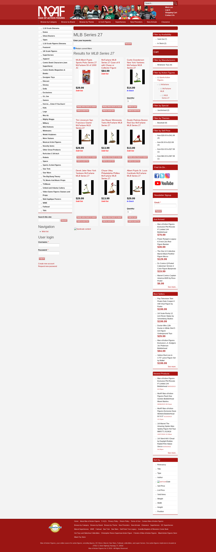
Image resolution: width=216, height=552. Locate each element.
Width (159, 503)
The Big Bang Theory (51, 176)
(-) (158, 77)
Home (76, 521)
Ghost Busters (49, 36)
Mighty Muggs (48, 119)
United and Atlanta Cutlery (54, 188)
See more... (172, 287)
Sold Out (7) (162, 39)
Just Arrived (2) (163, 110)
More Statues (48, 138)
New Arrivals (152, 22)
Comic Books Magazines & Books (54, 72)
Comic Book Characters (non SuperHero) (55, 64)
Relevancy (161, 465)
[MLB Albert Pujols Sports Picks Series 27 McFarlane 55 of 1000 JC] (86, 84)
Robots (46, 157)
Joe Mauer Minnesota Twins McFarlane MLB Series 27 (111, 122)
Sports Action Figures (52, 165)
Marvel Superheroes (81, 529)
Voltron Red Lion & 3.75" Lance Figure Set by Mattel (166, 358)
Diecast (46, 81)
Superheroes (120, 22)
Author (160, 477)
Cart (156, 51)
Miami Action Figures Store (167, 533)
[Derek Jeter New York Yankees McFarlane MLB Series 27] (86, 194)
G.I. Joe (46, 96)
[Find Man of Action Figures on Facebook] (156, 178)
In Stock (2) (161, 43)
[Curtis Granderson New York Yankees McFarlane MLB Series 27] (137, 84)
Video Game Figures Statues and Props (56, 193)
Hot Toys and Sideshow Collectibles (87, 533)
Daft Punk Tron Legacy (128, 529)
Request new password (47, 266)
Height (160, 507)
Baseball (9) (162, 123)
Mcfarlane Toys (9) (164, 65)
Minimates (47, 131)
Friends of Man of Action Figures (145, 533)
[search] (158, 3)
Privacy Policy (113, 521)
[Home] (51, 18)
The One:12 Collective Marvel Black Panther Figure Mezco (166, 254)
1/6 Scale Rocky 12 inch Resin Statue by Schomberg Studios (165, 316)
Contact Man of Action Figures (152, 521)
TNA (44, 211)
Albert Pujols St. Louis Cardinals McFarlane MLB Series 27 (137, 173)
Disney (46, 85)
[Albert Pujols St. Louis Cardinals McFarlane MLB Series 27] (137, 194)
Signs (45, 40)
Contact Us (170, 15)
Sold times (161, 494)
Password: (43, 250)
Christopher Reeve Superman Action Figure (116, 533)
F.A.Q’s (104, 521)
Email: (157, 202)
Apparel (46, 59)
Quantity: (131, 98)
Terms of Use (135, 521)
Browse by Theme (86, 22)
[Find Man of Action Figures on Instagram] (167, 178)
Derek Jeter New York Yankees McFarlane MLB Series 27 (86, 173)
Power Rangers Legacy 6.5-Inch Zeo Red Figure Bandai (166, 241)
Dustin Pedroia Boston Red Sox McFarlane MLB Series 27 (137, 122)
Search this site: (45, 217)
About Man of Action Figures (90, 521)
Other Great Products (52, 150)
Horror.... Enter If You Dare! (54, 104)
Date (168, 482)
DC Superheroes (167, 525)
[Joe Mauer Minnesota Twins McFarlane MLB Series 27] (111, 144)
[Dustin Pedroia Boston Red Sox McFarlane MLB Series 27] (137, 144)
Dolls (45, 89)
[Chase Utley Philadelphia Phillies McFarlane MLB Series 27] (111, 194)
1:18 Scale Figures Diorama (54, 44)
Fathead (46, 207)
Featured (46, 47)
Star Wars (47, 173)
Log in (167, 10)
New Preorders (136, 22)
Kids (45, 108)
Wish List (169, 7)
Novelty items (48, 146)
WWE (45, 203)
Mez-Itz (46, 115)
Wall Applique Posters (52, 199)
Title (159, 469)
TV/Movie (46, 184)
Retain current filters (83, 49)
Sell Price (161, 486)
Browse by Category (49, 22)
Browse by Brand (68, 22)
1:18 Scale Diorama (51, 28)
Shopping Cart (171, 13)
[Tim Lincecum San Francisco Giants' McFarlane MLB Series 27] (86, 144)
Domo (45, 32)
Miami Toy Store (80, 537)
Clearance (165, 22)
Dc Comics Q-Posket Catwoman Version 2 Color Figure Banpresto (166, 266)
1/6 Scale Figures (50, 51)
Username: (43, 242)
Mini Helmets (48, 127)
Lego (45, 112)
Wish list (45, 232)
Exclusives (47, 93)
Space (45, 161)
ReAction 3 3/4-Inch (51, 154)
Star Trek (46, 169)
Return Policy (124, 521)
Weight (160, 499)
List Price (161, 490)
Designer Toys (49, 77)
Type (159, 473)
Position (160, 511)
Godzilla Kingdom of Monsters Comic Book (153, 529)
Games (46, 100)
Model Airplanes (49, 135)
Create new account (46, 264)
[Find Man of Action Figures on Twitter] (162, 178)
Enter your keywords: (82, 40)
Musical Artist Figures (52, 142)
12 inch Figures (104, 22)
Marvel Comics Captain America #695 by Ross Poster (166, 278)
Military (46, 123)
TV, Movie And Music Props (54, 180)
